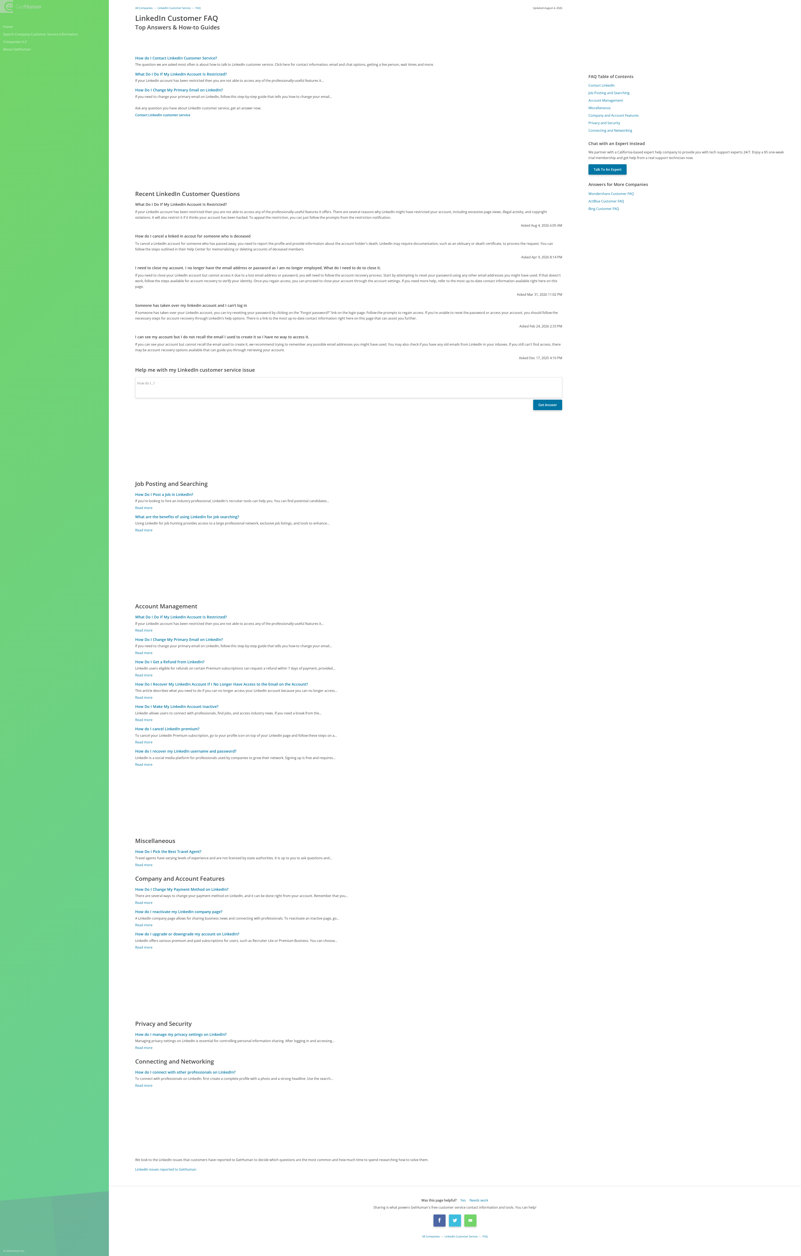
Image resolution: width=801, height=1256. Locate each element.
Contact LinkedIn (601, 85)
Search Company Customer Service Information (40, 34)
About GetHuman (17, 49)
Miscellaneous (599, 108)
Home (8, 26)
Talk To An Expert (607, 169)
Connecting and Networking (610, 130)
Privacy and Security (604, 123)
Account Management (605, 100)
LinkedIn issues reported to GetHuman (165, 1169)
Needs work (479, 1200)
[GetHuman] (20, 6)
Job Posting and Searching (609, 93)
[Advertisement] (260, 153)
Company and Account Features (613, 115)
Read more (143, 507)
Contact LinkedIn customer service (162, 115)
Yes (463, 1200)
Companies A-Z (15, 41)
